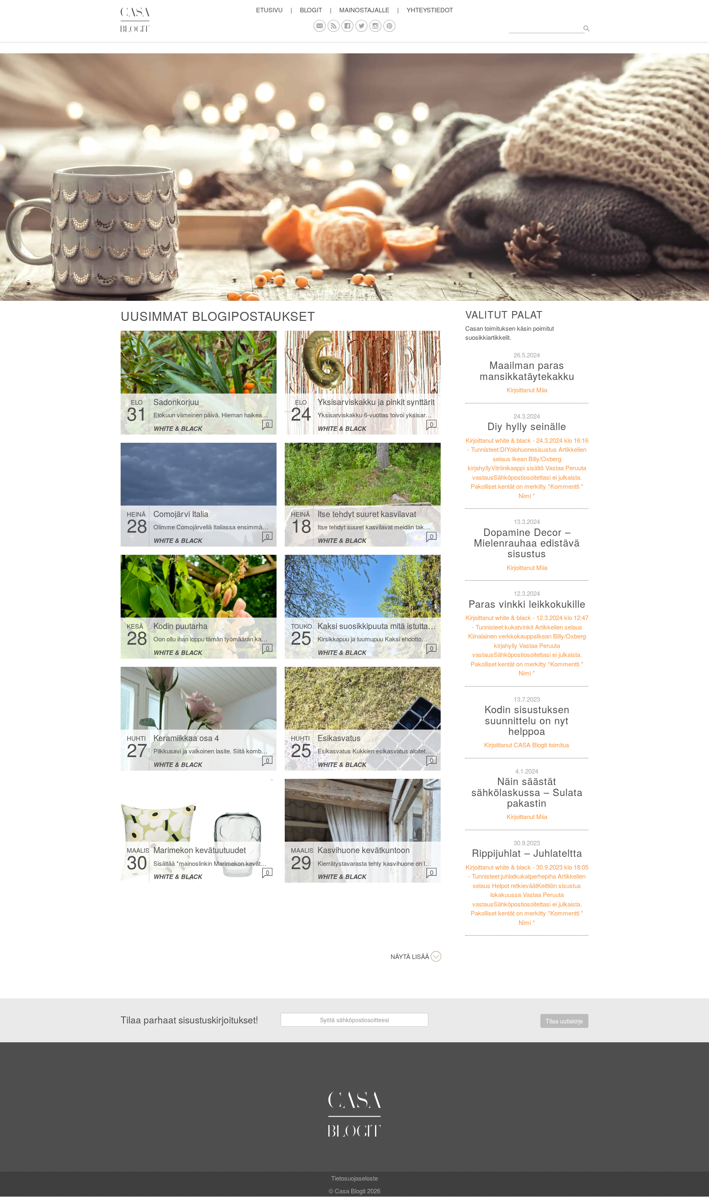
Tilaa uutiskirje (564, 1021)
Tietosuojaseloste (354, 1178)
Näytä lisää (410, 956)
